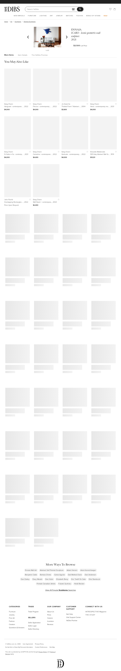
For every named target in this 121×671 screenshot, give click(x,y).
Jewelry (59, 16)
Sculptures (18, 22)
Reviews (50, 624)
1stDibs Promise (71, 620)
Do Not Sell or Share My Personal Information (19, 647)
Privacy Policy (39, 644)
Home (6, 22)
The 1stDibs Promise (40, 55)
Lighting (43, 16)
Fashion (79, 16)
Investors (50, 621)
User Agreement (28, 644)
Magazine (95, 611)
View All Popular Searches (60, 590)
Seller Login (32, 626)
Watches (69, 16)
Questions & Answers (16, 627)
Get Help (69, 614)
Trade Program (33, 611)
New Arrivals (19, 16)
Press (49, 615)
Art (51, 16)
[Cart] (115, 9)
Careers (50, 618)
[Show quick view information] (29, 104)
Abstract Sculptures (30, 22)
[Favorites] (110, 9)
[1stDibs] (12, 9)
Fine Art (12, 618)
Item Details (22, 55)
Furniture (32, 16)
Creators (12, 624)
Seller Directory (33, 629)
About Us (50, 611)
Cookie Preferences (41, 647)
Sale (105, 16)
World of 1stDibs (93, 16)
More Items (9, 55)
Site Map (52, 647)
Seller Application (34, 622)
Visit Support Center (73, 617)
